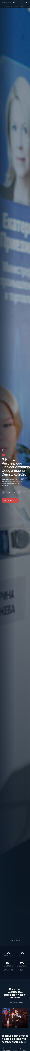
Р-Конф (23, 6)
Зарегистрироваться (10, 500)
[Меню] (26, 2)
